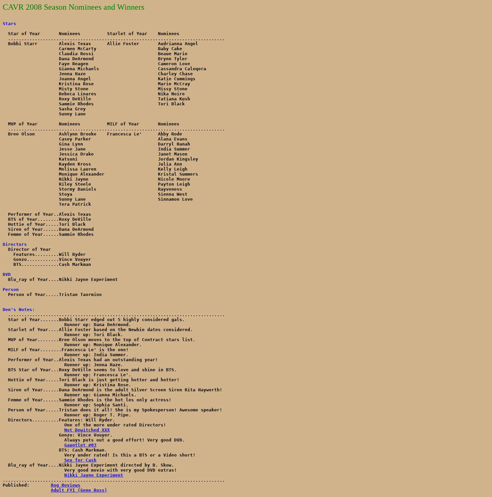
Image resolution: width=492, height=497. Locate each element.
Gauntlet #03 (80, 445)
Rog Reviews (65, 485)
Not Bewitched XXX (87, 429)
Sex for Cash (80, 460)
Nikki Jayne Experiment (93, 475)
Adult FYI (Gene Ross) (79, 490)
